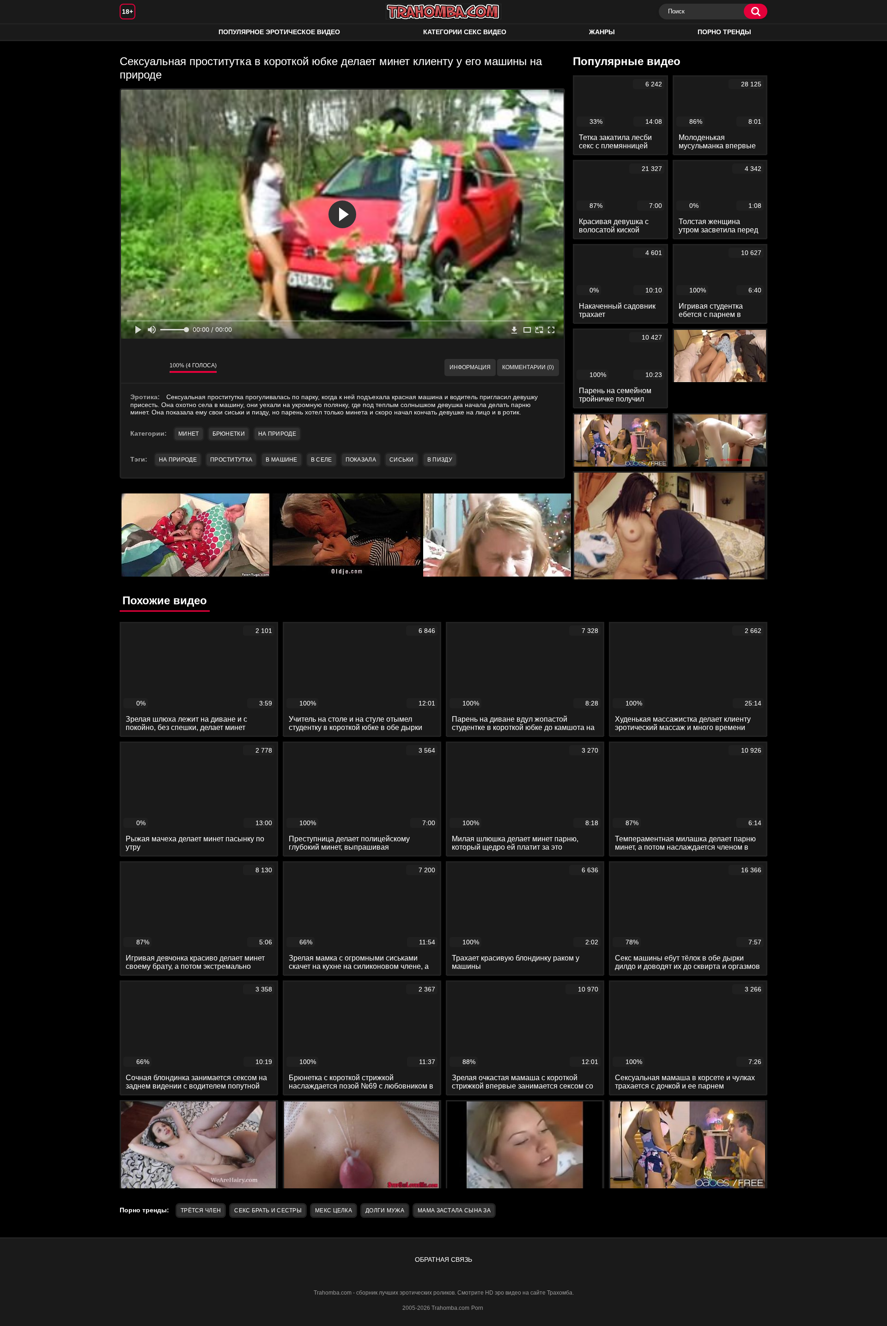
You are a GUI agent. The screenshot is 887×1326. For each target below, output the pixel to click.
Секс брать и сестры (268, 1210)
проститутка (231, 459)
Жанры (602, 32)
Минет (188, 434)
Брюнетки (229, 434)
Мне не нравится (155, 367)
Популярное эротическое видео (279, 32)
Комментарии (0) (528, 367)
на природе (178, 459)
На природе (277, 434)
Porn (477, 1308)
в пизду (439, 459)
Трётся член (201, 1210)
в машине (281, 459)
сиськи (401, 459)
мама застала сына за (454, 1210)
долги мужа (384, 1210)
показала (361, 459)
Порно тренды (724, 32)
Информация (470, 367)
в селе (321, 459)
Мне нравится (135, 367)
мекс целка (333, 1210)
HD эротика (136, 32)
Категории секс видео (464, 32)
